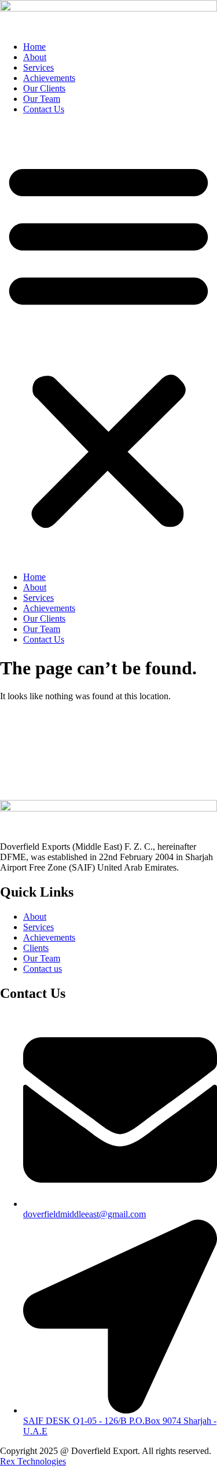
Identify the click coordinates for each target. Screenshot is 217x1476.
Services (38, 67)
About (34, 57)
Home (34, 47)
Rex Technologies (33, 1461)
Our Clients (44, 88)
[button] (108, 343)
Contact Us (43, 109)
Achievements (49, 78)
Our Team (41, 99)
